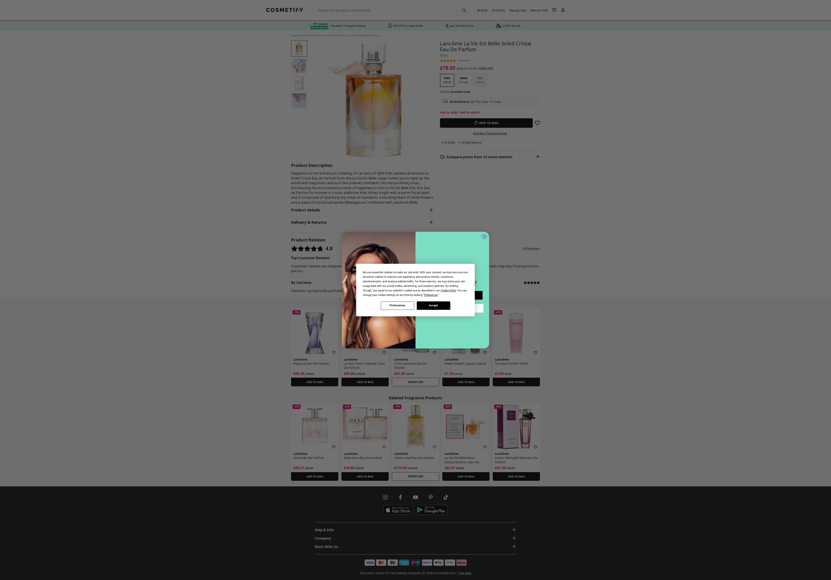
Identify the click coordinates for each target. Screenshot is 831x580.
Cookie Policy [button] (448, 290)
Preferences (397, 305)
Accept (433, 305)
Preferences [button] (431, 295)
